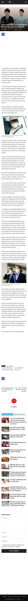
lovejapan (4, 29)
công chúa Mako (9, 366)
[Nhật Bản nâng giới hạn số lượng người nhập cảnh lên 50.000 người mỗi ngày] (5, 503)
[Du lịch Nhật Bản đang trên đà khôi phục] (5, 444)
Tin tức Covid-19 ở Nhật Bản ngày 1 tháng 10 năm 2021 (20, 389)
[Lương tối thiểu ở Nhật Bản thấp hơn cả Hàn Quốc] (5, 436)
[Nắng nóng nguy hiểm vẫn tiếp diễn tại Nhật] (5, 451)
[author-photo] (14, 404)
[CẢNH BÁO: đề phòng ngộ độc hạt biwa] (5, 459)
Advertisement (16, 596)
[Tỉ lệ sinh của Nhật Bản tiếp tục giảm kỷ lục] (5, 481)
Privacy (10, 596)
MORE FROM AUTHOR (19, 414)
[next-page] (5, 509)
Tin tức (6, 5)
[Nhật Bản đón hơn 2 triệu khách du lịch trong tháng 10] (5, 466)
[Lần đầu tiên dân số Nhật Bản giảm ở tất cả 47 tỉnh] (5, 429)
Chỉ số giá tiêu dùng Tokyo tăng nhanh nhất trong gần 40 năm (18, 496)
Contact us (23, 596)
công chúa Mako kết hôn (7, 367)
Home (2, 5)
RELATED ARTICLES (7, 414)
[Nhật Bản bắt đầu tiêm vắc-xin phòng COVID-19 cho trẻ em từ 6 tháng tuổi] (5, 488)
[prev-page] (3, 509)
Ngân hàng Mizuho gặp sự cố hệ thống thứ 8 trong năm (7, 389)
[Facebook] (3, 34)
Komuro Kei (17, 369)
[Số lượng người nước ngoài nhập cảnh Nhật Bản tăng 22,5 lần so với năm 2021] (5, 474)
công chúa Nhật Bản (18, 367)
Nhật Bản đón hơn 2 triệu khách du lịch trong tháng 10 (17, 466)
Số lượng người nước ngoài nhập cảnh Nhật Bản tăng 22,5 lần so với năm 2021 (18, 473)
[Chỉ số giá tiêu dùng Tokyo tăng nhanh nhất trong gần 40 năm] (5, 496)
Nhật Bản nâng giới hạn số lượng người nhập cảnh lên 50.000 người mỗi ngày (18, 503)
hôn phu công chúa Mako (7, 369)
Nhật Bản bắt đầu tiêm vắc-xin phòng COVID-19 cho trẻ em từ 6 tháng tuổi (18, 488)
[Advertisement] (14, 52)
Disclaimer (4, 596)
